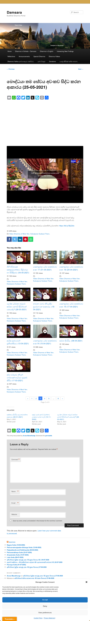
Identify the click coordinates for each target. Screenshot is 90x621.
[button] (86, 582)
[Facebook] (9, 239)
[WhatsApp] (30, 239)
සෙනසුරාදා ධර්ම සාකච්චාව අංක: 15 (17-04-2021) (71, 305)
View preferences (45, 613)
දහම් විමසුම (41, 61)
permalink (48, 436)
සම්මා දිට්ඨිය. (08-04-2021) (70, 340)
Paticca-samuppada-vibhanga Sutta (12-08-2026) (24, 547)
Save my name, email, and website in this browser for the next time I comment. (37, 521)
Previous (11, 69)
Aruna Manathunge (29, 436)
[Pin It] (25, 239)
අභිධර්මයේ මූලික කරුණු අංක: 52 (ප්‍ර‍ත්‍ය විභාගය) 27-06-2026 (27, 567)
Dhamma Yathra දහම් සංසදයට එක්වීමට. (21, 61)
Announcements (24, 56)
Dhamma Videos (54, 56)
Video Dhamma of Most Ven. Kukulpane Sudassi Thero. (29, 234)
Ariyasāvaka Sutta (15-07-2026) (18, 555)
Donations (52, 61)
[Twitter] (14, 239)
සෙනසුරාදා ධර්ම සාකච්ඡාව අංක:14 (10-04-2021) (45, 342)
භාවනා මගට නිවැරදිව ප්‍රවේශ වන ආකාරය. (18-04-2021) (44, 306)
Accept (45, 600)
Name (15, 491)
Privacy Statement (49, 618)
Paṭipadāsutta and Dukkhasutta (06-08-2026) (22, 550)
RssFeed (12, 542)
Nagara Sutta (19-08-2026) (16, 545)
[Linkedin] (20, 239)
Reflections (11, 56)
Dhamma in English (46, 51)
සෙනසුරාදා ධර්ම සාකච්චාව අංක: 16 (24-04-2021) (71, 268)
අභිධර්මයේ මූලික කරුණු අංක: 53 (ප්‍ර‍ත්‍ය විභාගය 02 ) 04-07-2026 (28, 560)
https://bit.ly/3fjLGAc (66, 225)
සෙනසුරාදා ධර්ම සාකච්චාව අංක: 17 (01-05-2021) (45, 268)
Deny (45, 606)
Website (14, 514)
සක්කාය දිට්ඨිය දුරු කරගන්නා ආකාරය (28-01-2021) (17, 415)
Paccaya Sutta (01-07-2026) (16, 565)
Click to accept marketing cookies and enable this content (45, 174)
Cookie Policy (38, 618)
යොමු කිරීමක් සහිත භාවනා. (69, 61)
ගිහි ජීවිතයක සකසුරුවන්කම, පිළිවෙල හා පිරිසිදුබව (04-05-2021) (18, 269)
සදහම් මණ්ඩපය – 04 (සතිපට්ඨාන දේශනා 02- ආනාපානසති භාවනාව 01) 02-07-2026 (34, 562)
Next (80, 69)
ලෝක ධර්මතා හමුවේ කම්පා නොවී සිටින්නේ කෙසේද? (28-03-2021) (17, 306)
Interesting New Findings (65, 51)
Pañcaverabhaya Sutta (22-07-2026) (19, 552)
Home (9, 51)
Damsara (14, 12)
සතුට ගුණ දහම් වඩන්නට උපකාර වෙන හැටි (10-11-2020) (41, 416)
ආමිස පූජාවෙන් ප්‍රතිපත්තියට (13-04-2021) (18, 342)
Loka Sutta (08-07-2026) (15, 557)
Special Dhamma (39, 56)
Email (15, 503)
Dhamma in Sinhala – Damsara (25, 51)
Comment (15, 459)
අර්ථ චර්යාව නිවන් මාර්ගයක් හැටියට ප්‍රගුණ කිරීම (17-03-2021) (17, 377)
